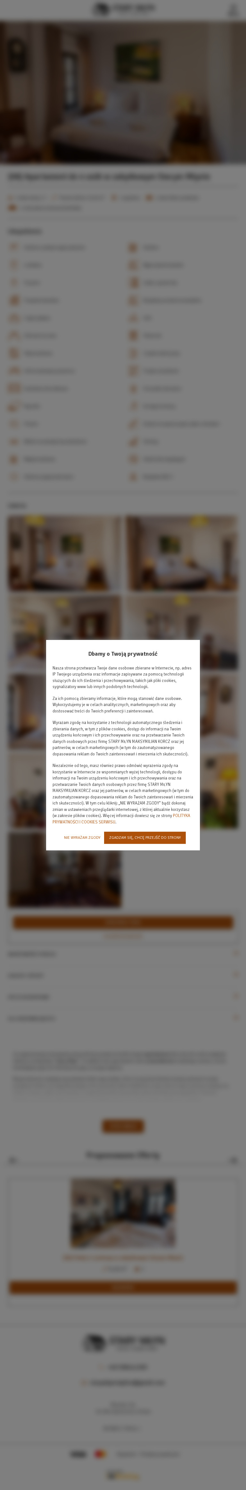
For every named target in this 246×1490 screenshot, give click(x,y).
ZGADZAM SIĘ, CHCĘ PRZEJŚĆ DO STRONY (145, 837)
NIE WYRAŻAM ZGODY (82, 837)
